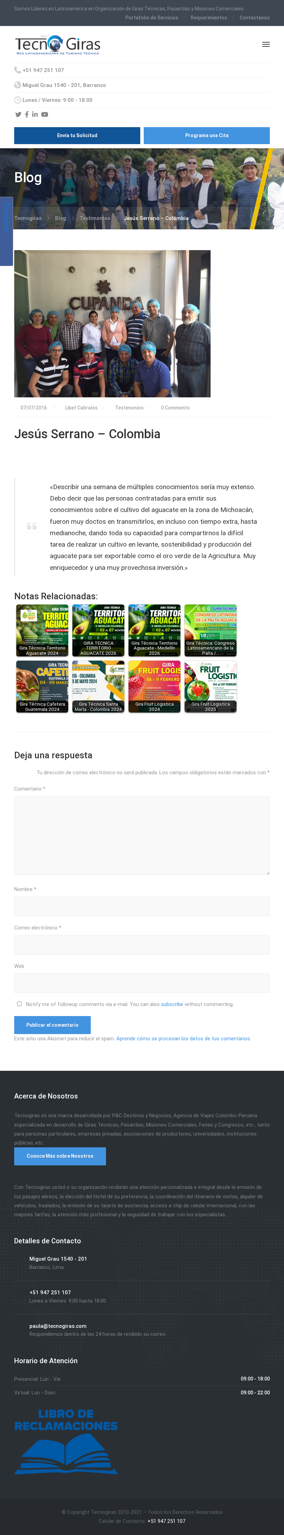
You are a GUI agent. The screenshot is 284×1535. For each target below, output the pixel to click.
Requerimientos (209, 17)
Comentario (29, 789)
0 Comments (175, 408)
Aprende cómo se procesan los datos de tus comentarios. (183, 1038)
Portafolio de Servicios (151, 17)
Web (19, 966)
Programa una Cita (207, 135)
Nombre (25, 889)
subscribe (172, 1004)
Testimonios (129, 408)
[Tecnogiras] (57, 44)
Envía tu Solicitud (77, 135)
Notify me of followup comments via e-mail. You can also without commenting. (129, 1004)
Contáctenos (255, 17)
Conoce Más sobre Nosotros (60, 1156)
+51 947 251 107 (165, 1521)
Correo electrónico (37, 928)
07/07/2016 (33, 408)
